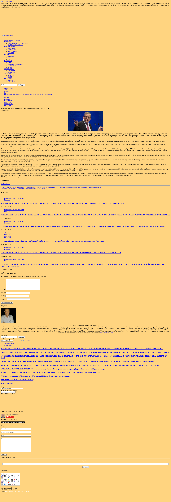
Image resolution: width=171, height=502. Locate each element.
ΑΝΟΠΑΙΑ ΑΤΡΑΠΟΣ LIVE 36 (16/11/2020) (17, 380)
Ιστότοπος (3, 299)
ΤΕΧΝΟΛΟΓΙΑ (9, 69)
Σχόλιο (3, 289)
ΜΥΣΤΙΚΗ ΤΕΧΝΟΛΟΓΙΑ (16, 64)
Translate (27, 340)
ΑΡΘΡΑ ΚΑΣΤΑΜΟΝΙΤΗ (12, 40)
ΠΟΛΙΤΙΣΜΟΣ (8, 78)
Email (3, 296)
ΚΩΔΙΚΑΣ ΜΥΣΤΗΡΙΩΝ (15, 45)
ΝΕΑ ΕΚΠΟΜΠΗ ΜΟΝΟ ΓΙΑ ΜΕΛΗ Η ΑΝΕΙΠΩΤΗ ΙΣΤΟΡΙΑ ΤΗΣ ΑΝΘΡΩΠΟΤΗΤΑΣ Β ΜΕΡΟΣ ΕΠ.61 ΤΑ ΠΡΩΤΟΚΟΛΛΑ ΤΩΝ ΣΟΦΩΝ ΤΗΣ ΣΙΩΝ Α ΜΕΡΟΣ (62, 203)
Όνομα (3, 292)
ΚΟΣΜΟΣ (7, 54)
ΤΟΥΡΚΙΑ (11, 59)
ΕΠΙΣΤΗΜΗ (11, 70)
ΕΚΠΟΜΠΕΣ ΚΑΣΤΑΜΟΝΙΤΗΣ (18, 43)
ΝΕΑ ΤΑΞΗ (11, 67)
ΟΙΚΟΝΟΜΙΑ (12, 49)
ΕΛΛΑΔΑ (11, 56)
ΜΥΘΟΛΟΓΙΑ (12, 81)
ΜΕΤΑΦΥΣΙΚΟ (12, 65)
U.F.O (9, 62)
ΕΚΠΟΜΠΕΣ (8, 41)
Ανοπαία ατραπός (23, 491)
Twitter (8, 184)
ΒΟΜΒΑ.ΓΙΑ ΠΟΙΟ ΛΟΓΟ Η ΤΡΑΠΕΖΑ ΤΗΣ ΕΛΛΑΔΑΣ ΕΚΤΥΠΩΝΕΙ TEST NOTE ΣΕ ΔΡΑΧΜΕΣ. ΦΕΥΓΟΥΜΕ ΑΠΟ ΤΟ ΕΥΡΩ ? (51, 372)
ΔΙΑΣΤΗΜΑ (11, 72)
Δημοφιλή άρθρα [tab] (9, 345)
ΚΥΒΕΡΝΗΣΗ (12, 51)
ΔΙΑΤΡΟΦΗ (7, 73)
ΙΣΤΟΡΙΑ (10, 80)
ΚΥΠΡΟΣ (11, 57)
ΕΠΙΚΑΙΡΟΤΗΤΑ (9, 46)
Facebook (3, 184)
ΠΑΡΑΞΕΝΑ (8, 61)
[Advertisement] (85, 21)
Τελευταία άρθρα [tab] (9, 343)
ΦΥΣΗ (10, 77)
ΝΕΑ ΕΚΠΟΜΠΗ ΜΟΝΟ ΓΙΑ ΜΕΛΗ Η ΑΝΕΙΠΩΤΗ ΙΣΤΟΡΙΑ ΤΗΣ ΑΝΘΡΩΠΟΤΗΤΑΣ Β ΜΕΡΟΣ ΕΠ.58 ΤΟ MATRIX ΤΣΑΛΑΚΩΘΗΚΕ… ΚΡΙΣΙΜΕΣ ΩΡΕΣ (61, 253)
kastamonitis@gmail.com (106, 332)
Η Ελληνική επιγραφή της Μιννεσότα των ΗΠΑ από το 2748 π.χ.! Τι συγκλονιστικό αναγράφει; (35, 376)
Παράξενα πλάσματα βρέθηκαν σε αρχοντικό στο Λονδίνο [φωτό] (23, 188)
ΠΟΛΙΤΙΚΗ (11, 48)
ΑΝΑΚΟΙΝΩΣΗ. (7, 383)
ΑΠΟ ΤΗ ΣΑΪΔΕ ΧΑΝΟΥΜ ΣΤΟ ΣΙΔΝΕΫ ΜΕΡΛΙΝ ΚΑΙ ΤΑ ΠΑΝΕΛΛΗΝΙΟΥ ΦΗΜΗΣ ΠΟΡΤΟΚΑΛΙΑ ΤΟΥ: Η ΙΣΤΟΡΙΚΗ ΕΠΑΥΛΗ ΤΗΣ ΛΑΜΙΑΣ (51, 187)
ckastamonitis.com (11, 491)
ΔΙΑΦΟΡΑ (11, 53)
